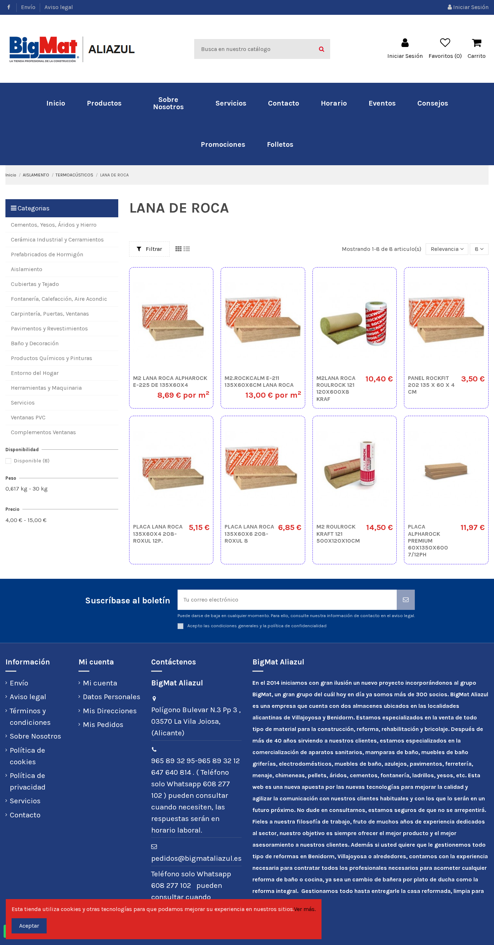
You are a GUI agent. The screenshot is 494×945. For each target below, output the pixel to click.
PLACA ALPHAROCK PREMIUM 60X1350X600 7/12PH (428, 540)
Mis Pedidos (103, 724)
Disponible (32, 460)
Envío (29, 7)
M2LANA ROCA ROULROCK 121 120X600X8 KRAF (335, 388)
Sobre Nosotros (35, 736)
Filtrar (153, 248)
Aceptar (29, 925)
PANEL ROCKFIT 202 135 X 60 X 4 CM (431, 385)
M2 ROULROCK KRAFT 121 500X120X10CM (338, 533)
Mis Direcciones (110, 710)
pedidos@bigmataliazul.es (196, 858)
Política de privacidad (28, 781)
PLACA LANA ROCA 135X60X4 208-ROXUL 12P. (158, 533)
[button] (104, 103)
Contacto (25, 815)
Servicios (25, 800)
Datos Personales (111, 696)
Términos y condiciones (30, 716)
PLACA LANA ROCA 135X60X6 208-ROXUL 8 (249, 533)
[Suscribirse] (406, 600)
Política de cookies (27, 756)
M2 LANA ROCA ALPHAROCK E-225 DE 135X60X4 (170, 381)
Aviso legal (58, 7)
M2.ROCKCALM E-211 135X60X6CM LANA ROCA (259, 381)
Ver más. (305, 909)
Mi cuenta (100, 683)
